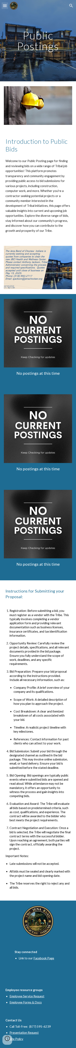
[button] (5, 5)
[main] (38, 40)
